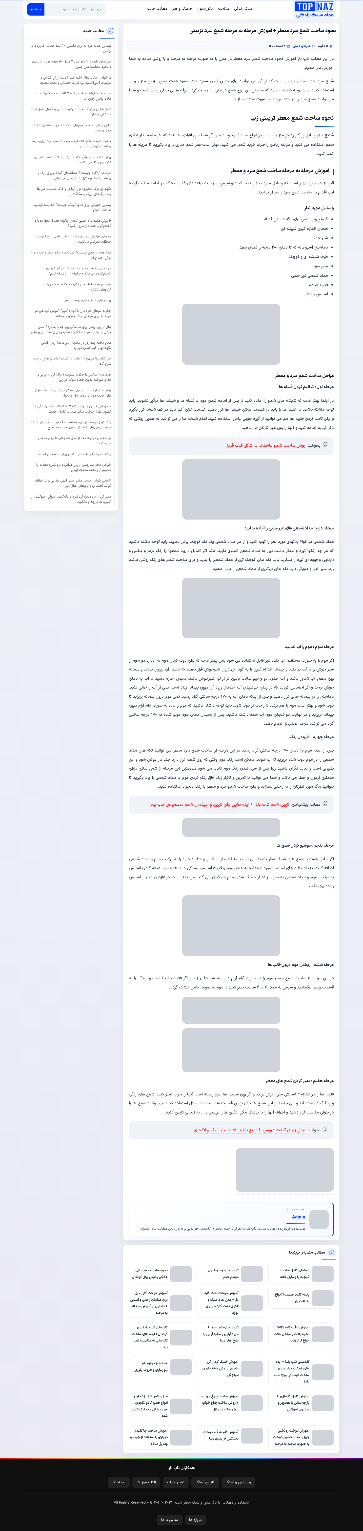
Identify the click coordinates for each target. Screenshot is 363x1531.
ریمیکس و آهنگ (238, 1482)
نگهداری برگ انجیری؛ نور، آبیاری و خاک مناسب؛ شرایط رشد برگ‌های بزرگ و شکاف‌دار (74, 191)
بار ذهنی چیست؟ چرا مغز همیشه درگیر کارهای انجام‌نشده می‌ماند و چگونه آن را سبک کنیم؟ (78, 271)
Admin (298, 1217)
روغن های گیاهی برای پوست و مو (87, 300)
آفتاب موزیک (146, 1482)
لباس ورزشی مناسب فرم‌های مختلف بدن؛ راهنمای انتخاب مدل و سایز (71, 128)
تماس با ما (169, 1520)
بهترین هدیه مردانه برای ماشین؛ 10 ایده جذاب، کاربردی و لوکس (71, 48)
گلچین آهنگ (205, 1482)
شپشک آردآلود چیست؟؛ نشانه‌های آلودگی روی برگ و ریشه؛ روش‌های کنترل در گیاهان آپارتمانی (74, 175)
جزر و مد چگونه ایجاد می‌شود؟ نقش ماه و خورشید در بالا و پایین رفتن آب (73, 96)
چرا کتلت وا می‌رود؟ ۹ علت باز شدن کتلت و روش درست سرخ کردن (72, 361)
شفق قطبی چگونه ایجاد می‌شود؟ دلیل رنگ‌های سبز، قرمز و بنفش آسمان (71, 112)
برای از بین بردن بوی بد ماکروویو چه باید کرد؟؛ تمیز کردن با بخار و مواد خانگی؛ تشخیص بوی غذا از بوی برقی (71, 329)
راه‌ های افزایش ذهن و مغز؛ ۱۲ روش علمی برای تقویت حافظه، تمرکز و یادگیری (73, 239)
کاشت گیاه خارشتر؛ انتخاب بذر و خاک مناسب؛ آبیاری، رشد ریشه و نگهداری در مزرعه (71, 144)
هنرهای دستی (302, 46)
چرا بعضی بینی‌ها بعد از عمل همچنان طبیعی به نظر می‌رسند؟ (74, 441)
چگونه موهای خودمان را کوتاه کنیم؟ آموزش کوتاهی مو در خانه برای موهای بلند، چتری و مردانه (73, 313)
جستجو (35, 9)
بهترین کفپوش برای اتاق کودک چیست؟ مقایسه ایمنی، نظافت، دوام (72, 207)
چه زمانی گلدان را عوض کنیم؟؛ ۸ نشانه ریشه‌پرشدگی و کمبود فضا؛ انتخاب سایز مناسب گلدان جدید (73, 409)
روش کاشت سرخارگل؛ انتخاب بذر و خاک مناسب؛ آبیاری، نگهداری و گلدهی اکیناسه (72, 159)
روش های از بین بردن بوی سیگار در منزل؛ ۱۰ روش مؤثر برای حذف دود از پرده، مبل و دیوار (73, 393)
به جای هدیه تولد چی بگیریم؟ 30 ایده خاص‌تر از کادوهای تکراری (76, 287)
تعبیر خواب (175, 1482)
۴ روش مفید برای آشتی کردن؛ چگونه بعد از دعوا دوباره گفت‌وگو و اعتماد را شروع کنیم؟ (73, 223)
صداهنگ (118, 1482)
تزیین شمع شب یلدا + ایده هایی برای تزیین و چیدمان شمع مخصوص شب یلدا (220, 804)
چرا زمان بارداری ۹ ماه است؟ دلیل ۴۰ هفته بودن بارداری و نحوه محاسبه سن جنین (71, 64)
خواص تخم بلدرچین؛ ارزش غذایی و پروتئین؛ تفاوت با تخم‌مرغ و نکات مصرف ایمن (73, 467)
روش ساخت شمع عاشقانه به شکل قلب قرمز (266, 445)
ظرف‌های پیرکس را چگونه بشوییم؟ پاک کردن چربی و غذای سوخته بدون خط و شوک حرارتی (74, 377)
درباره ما (195, 1520)
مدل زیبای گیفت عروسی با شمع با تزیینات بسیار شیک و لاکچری (249, 1130)
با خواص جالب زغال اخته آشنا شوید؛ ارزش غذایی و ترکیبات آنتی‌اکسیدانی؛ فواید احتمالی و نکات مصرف (75, 80)
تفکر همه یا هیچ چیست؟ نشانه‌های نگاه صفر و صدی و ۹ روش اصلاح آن (71, 255)
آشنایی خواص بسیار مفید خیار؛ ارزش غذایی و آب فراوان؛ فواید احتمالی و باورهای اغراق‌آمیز (72, 483)
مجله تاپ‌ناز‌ (314, 9)
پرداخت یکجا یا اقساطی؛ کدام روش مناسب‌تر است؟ (74, 454)
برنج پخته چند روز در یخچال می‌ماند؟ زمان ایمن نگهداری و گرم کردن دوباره (76, 345)
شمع (329, 135)
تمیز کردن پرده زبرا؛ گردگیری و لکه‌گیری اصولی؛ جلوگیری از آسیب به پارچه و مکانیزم (71, 499)
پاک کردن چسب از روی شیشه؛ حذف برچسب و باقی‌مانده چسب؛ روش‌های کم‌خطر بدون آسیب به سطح (71, 425)
